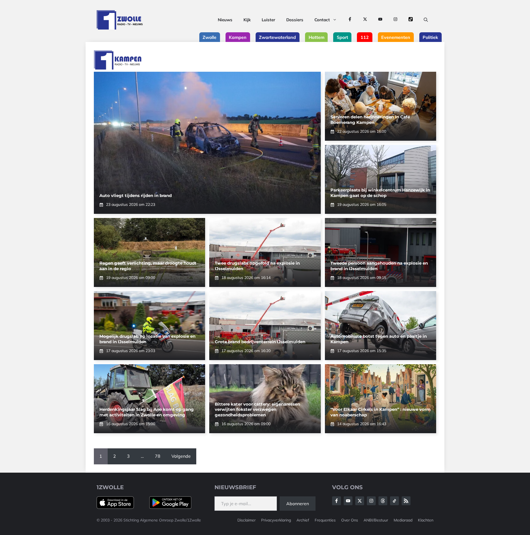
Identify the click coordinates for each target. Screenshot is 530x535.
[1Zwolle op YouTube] (380, 19)
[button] (425, 19)
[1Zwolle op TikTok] (410, 19)
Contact (322, 19)
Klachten (425, 520)
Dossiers (294, 19)
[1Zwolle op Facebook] (349, 19)
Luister (268, 19)
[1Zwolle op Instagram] (395, 19)
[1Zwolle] (120, 19)
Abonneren (297, 503)
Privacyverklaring (276, 520)
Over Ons (349, 520)
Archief (302, 520)
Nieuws (225, 19)
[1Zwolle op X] (365, 19)
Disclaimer (246, 520)
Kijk (247, 19)
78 (157, 456)
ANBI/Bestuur (376, 520)
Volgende (181, 456)
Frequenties (325, 520)
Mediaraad (403, 520)
